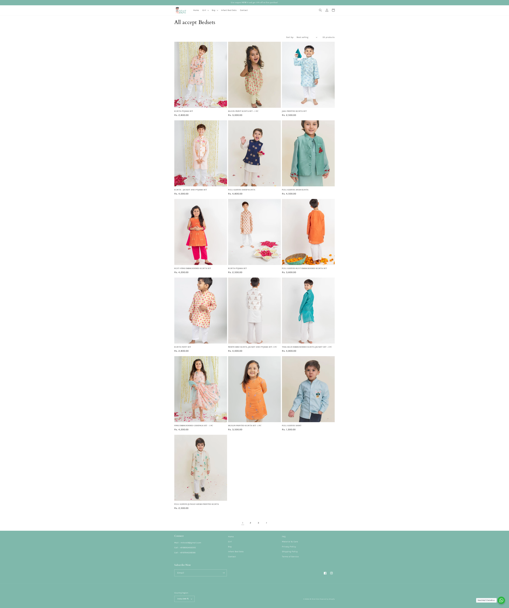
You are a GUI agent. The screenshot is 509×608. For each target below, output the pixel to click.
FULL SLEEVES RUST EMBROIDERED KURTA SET (304, 268)
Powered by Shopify (327, 599)
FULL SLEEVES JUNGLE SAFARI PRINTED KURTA (196, 504)
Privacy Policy (289, 546)
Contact (232, 556)
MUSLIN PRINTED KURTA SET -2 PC (245, 426)
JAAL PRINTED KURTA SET (294, 111)
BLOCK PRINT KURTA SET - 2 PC (243, 111)
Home (231, 536)
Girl (230, 541)
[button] (205, 10)
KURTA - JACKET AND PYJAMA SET (190, 190)
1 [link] (242, 522)
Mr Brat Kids (314, 599)
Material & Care (290, 541)
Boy (230, 546)
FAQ (284, 536)
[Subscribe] (223, 572)
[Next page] (266, 523)
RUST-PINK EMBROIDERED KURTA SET (192, 268)
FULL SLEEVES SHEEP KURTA (241, 190)
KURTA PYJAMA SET (183, 111)
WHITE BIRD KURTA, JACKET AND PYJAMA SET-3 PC (252, 347)
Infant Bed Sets (236, 551)
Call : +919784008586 (185, 552)
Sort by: (290, 37)
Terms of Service (290, 556)
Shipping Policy (290, 551)
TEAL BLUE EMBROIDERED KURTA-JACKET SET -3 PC (307, 347)
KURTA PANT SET (182, 347)
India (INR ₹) (183, 599)
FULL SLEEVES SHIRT (292, 426)
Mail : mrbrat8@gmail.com (187, 542)
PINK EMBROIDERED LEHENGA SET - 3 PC (193, 426)
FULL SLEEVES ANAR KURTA (295, 190)
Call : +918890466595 (185, 547)
